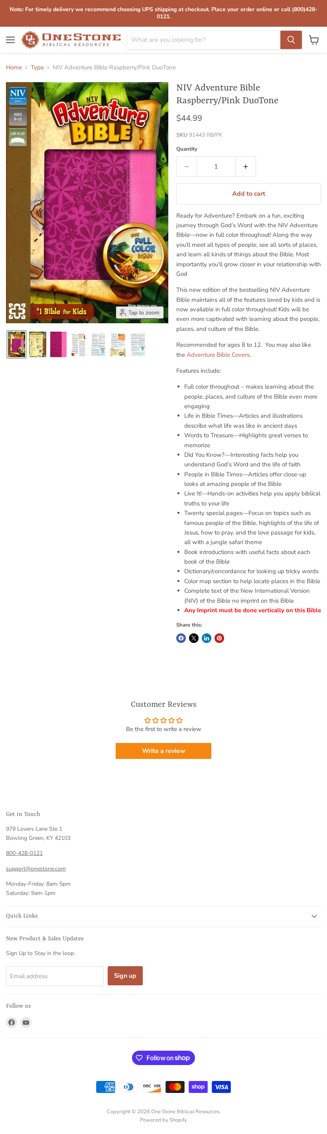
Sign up (125, 975)
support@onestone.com (36, 869)
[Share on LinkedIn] (206, 638)
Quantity (186, 149)
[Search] (291, 40)
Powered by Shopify (163, 1120)
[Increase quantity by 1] (246, 166)
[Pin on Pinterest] (219, 638)
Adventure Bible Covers (218, 355)
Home (14, 67)
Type (37, 67)
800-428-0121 (24, 853)
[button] (16, 344)
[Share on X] (194, 638)
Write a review (163, 751)
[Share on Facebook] (181, 638)
